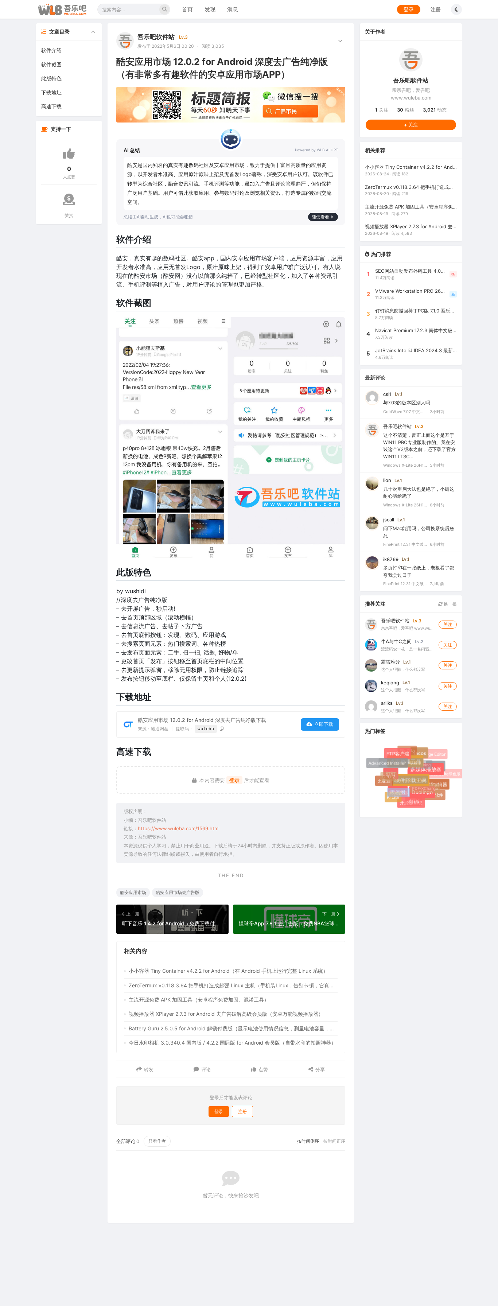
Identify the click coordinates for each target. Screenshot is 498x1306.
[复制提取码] (221, 728)
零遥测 (401, 796)
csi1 (387, 394)
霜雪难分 (390, 662)
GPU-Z (386, 774)
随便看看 (320, 216)
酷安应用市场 (133, 892)
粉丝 (405, 110)
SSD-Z (436, 767)
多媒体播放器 (430, 773)
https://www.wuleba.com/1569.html (178, 828)
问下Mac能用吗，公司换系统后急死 (418, 532)
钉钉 (395, 778)
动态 (435, 110)
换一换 (450, 603)
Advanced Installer (387, 763)
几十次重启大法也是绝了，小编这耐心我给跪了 (418, 492)
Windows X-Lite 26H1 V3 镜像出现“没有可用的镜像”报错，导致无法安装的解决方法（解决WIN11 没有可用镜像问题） (405, 504)
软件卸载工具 (416, 785)
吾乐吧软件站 (156, 36)
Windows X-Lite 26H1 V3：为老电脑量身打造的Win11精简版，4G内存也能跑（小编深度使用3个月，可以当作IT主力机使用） (405, 465)
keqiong (390, 682)
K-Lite (393, 797)
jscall (388, 519)
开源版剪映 (412, 803)
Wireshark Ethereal (404, 774)
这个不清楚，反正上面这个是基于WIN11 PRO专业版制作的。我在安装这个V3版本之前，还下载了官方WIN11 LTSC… (419, 445)
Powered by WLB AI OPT (316, 150)
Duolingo (426, 795)
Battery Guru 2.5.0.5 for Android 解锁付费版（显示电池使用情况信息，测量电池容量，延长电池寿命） (233, 1028)
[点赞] (69, 153)
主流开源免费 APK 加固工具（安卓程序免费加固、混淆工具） (199, 999)
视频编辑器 (436, 785)
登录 (409, 9)
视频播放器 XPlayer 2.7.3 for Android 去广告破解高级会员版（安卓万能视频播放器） (226, 1014)
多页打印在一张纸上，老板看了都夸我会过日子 (418, 571)
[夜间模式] (456, 9)
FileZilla (406, 750)
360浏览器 (394, 789)
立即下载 (323, 724)
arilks (387, 703)
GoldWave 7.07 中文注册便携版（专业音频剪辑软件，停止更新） (405, 411)
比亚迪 (385, 782)
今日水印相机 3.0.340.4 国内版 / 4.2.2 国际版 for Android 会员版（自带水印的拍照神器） (232, 1042)
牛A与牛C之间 (396, 641)
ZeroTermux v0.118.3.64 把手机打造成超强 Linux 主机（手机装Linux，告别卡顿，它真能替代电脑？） (233, 985)
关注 (381, 110)
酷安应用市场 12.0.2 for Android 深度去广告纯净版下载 (202, 720)
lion (387, 480)
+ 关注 (411, 124)
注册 (436, 9)
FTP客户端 (400, 756)
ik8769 (390, 559)
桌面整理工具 (410, 766)
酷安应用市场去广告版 (177, 892)
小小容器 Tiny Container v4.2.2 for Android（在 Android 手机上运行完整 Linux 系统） (228, 971)
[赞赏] (69, 199)
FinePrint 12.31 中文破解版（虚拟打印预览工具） (405, 544)
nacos (422, 756)
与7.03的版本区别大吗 (406, 402)
